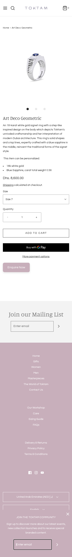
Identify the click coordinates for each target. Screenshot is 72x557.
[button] (36, 68)
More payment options (36, 256)
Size (5, 191)
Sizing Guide (36, 419)
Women (36, 367)
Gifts (36, 361)
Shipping (8, 185)
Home (6, 28)
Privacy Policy (36, 448)
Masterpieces (36, 378)
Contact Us (36, 389)
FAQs (36, 425)
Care (36, 413)
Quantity (8, 209)
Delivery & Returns (36, 442)
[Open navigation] (5, 8)
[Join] (59, 326)
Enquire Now (16, 267)
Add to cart (36, 233)
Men (36, 373)
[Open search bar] (14, 8)
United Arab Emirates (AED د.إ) (35, 497)
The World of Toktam (36, 384)
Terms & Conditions (36, 454)
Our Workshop (36, 407)
